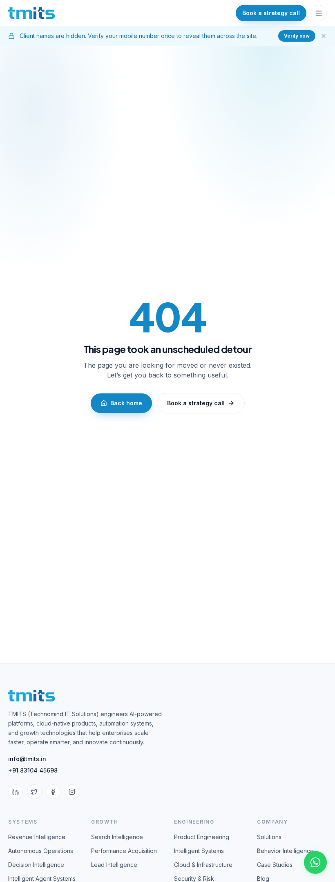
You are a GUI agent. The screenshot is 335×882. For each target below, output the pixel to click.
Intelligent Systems (199, 850)
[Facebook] (53, 791)
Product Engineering (201, 836)
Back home (126, 403)
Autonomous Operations (40, 850)
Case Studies (275, 864)
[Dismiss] (323, 36)
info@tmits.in (27, 758)
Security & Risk (194, 878)
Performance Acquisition (124, 850)
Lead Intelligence (114, 864)
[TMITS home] (31, 13)
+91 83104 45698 (33, 770)
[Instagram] (72, 791)
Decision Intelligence (36, 864)
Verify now (297, 36)
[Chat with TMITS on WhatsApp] (315, 862)
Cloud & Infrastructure (203, 864)
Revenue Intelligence (36, 836)
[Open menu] (318, 13)
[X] (34, 791)
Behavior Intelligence (285, 850)
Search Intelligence (117, 836)
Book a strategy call (196, 403)
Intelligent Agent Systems (42, 878)
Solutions (269, 836)
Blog (263, 878)
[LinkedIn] (15, 791)
